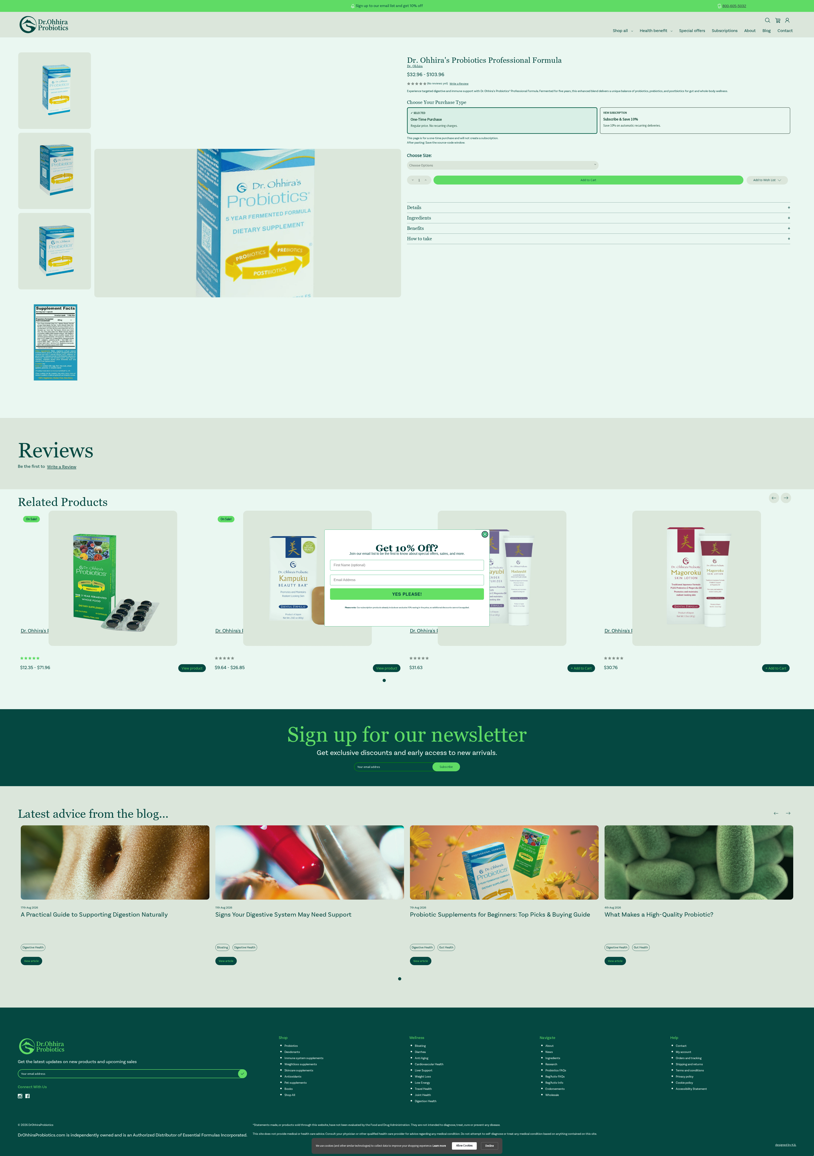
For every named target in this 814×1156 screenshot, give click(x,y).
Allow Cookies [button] (464, 1145)
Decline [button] (489, 1146)
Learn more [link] (439, 1146)
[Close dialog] (485, 534)
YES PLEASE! (407, 594)
